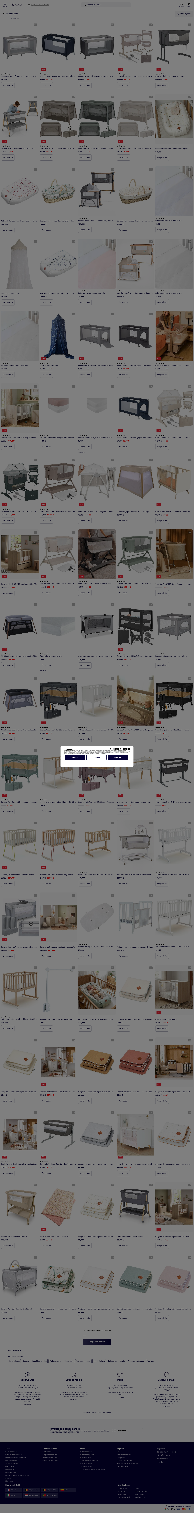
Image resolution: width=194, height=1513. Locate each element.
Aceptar (75, 757)
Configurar (96, 757)
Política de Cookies (102, 753)
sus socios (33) (69, 750)
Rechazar (117, 757)
